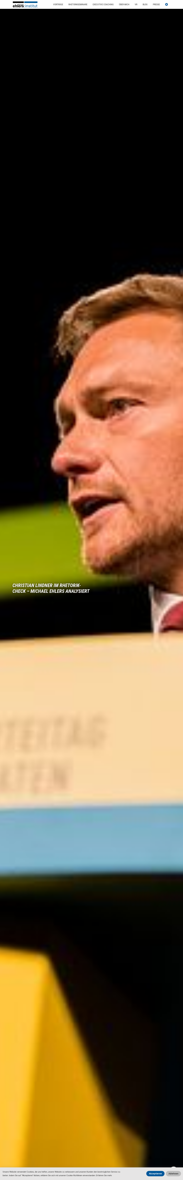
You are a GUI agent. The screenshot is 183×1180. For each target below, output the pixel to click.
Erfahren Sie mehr (104, 1175)
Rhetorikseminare (77, 4)
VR (136, 4)
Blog (145, 4)
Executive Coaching (103, 4)
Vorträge (58, 4)
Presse (156, 4)
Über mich (124, 4)
